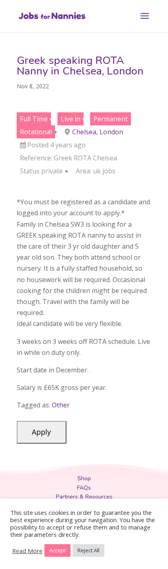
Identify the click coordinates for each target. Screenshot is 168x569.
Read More (27, 550)
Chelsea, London (97, 131)
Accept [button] (57, 550)
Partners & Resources (84, 497)
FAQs (84, 488)
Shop (84, 478)
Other (61, 404)
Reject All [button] (88, 550)
